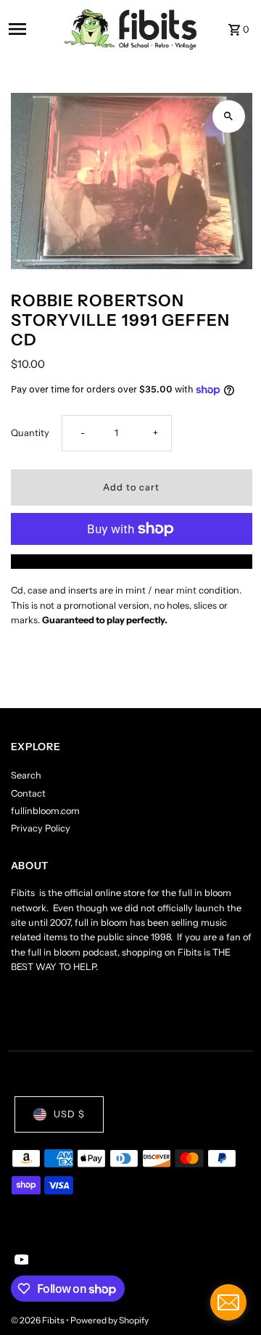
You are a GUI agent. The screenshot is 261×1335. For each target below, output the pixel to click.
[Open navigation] (31, 29)
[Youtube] (20, 1261)
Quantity (30, 432)
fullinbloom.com (45, 810)
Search (26, 775)
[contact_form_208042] (228, 1302)
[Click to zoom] (228, 116)
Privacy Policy (40, 828)
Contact (28, 793)
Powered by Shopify (109, 1320)
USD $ (69, 1114)
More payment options (132, 561)
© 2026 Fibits (38, 1320)
